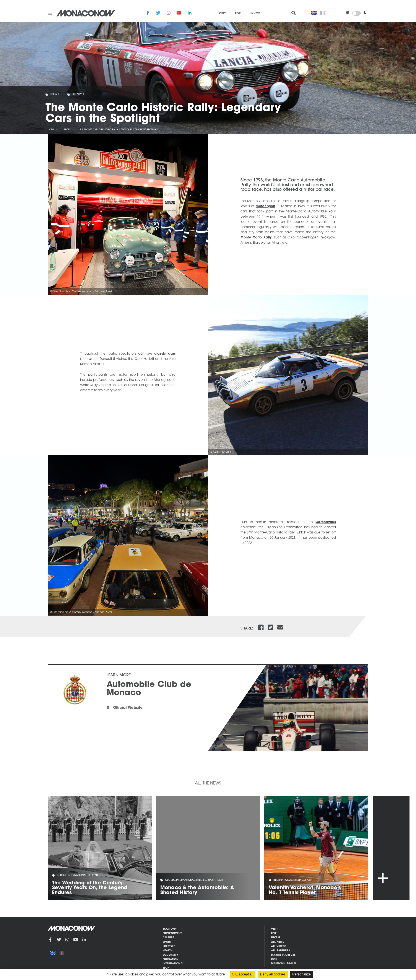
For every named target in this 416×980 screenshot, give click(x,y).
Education (170, 959)
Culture (168, 937)
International (173, 963)
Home (51, 130)
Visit (222, 13)
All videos (278, 946)
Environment (172, 933)
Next (391, 848)
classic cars (165, 353)
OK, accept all (242, 974)
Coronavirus (325, 522)
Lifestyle (78, 94)
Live (238, 13)
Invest (255, 13)
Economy (170, 929)
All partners (280, 950)
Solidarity (170, 955)
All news (277, 942)
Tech (166, 968)
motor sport (265, 206)
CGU (274, 959)
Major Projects (283, 955)
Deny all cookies (273, 974)
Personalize (301, 974)
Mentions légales (283, 963)
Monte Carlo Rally (256, 237)
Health (167, 950)
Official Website (128, 708)
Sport (54, 94)
